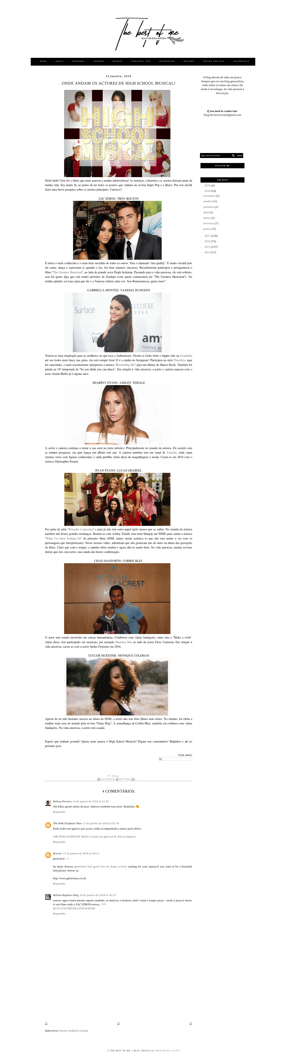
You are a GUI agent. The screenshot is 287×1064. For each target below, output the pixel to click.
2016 (207, 241)
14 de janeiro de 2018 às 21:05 (91, 801)
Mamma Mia (123, 642)
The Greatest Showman (67, 272)
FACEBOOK (69, 908)
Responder (59, 811)
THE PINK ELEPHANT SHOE (70, 836)
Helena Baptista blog (66, 895)
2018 (207, 191)
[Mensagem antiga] (191, 1024)
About (59, 61)
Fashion (99, 61)
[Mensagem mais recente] (46, 1024)
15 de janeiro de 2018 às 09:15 (81, 853)
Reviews (189, 61)
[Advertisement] (118, 993)
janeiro (207, 228)
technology (241, 61)
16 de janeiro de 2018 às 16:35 (98, 895)
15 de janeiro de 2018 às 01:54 (101, 823)
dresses (57, 853)
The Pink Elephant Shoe (67, 823)
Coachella (186, 355)
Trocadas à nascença (80, 529)
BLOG (56, 908)
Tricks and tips (214, 61)
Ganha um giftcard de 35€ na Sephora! (113, 836)
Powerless (180, 360)
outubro (208, 201)
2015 (207, 246)
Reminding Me (125, 365)
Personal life (141, 61)
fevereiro (209, 223)
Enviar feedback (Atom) (74, 1030)
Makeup (118, 61)
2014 (207, 252)
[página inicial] (118, 1024)
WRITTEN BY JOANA (167, 1051)
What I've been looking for (63, 538)
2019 (207, 185)
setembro (209, 207)
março (207, 217)
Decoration (167, 61)
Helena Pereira (62, 801)
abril (206, 212)
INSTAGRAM (87, 908)
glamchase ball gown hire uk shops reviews (100, 866)
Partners (78, 61)
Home (43, 61)
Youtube (172, 452)
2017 (207, 235)
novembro (209, 195)
